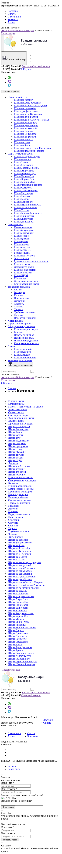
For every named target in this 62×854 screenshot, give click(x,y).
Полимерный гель (24, 337)
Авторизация (8, 30)
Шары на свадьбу (23, 99)
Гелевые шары (15, 224)
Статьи (31, 733)
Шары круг (20, 278)
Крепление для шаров (26, 329)
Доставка (13, 11)
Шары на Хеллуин (24, 131)
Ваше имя (6, 782)
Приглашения (21, 298)
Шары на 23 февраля (25, 136)
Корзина (26, 69)
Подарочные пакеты (25, 318)
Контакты (13, 19)
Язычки (18, 289)
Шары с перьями (23, 272)
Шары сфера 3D (22, 250)
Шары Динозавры (24, 221)
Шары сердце (21, 235)
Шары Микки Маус (24, 182)
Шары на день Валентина (28, 114)
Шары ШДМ (21, 275)
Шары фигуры (22, 247)
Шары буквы (21, 241)
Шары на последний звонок (29, 150)
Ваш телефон (8, 789)
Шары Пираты (22, 196)
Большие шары (22, 252)
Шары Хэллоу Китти (25, 207)
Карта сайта (14, 769)
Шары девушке (22, 354)
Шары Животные (23, 218)
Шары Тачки (21, 162)
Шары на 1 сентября (25, 108)
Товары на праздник (19, 286)
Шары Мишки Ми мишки (28, 213)
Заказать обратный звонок (36, 66)
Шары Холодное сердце (27, 156)
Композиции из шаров (20, 360)
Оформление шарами (19, 323)
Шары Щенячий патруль (27, 204)
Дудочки (18, 315)
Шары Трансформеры (26, 190)
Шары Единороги (23, 201)
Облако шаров (21, 258)
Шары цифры (21, 238)
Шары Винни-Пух (24, 176)
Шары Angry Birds (24, 170)
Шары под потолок (24, 255)
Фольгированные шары (27, 281)
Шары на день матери (26, 125)
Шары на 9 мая (22, 145)
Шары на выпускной (25, 128)
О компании (14, 16)
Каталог (12, 766)
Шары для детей (23, 349)
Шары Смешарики (24, 165)
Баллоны (19, 332)
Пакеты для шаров (24, 335)
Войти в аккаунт (25, 30)
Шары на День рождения (27, 102)
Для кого (12, 346)
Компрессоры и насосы (26, 343)
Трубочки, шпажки (24, 312)
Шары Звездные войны (26, 167)
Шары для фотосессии (26, 111)
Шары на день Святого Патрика (31, 119)
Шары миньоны (22, 159)
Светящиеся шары (24, 267)
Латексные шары (23, 227)
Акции (11, 22)
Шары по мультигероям (20, 153)
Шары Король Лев (24, 179)
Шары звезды (21, 244)
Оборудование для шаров (21, 326)
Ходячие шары (22, 264)
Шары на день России (26, 116)
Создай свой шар (10, 669)
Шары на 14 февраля (25, 133)
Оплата (12, 13)
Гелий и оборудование (26, 340)
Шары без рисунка (24, 230)
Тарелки (18, 309)
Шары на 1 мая (22, 142)
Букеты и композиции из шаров (31, 261)
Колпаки (18, 295)
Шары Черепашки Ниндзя (28, 184)
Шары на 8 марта (23, 139)
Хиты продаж (15, 320)
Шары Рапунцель (23, 193)
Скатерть (19, 303)
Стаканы (19, 306)
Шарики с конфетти (25, 269)
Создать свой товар (15, 59)
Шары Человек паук (25, 173)
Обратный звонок (31, 695)
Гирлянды (19, 292)
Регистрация (8, 33)
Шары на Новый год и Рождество (32, 148)
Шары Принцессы (24, 216)
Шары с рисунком (24, 233)
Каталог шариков (11, 91)
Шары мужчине (22, 352)
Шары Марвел (22, 199)
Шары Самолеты (23, 187)
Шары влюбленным (25, 357)
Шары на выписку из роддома (30, 105)
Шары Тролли (21, 210)
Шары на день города (25, 122)
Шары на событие (17, 97)
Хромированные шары (26, 284)
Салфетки (19, 301)
